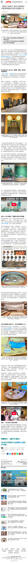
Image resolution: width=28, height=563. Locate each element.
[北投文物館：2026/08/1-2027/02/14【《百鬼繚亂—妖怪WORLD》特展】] (4, 540)
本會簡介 (7, 549)
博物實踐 (3, 451)
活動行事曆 (23, 550)
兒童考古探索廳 (4, 223)
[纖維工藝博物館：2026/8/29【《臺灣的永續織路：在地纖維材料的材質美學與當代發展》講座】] (4, 509)
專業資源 (17, 550)
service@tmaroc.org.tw (17, 559)
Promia (16, 560)
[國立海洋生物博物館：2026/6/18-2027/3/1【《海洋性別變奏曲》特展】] (4, 497)
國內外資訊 (16, 552)
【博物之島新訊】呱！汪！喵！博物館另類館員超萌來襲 (21, 463)
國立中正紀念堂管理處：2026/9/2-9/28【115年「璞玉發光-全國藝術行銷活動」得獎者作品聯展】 (17, 515)
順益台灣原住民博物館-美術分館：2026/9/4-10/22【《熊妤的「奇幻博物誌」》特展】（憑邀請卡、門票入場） (17, 533)
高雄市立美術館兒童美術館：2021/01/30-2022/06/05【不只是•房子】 (6, 463)
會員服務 (4, 550)
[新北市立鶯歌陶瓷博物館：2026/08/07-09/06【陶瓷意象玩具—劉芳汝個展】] (4, 522)
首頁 (3, 549)
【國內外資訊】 (15, 439)
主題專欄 (23, 549)
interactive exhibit (4, 449)
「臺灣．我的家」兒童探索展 (7, 73)
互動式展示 (18, 449)
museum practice (12, 449)
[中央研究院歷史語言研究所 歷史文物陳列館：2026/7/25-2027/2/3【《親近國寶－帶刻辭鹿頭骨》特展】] (4, 503)
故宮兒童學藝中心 (9, 328)
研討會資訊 (10, 552)
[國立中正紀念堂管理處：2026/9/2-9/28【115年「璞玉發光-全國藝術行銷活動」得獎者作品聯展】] (4, 516)
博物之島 (20, 442)
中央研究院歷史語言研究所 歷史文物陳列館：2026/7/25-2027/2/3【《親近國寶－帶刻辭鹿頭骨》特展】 (17, 502)
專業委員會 (10, 550)
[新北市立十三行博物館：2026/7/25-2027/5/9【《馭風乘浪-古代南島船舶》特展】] (4, 528)
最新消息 (14, 478)
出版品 (18, 549)
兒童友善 (22, 449)
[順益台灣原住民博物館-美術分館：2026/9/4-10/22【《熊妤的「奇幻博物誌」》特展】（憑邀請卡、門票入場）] (4, 533)
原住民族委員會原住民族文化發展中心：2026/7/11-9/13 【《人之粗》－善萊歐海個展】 (17, 490)
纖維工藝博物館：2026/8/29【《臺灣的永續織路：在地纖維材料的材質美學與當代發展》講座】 (17, 509)
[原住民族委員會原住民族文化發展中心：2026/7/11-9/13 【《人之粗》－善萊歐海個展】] (4, 490)
